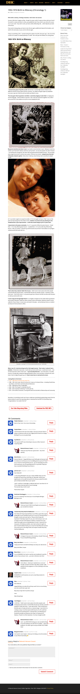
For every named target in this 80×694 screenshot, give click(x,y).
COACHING (59, 2)
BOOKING (41, 2)
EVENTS (32, 2)
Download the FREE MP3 (43, 408)
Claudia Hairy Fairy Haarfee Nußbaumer (24, 511)
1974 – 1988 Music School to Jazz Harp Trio (19, 380)
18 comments (21, 12)
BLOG (36, 2)
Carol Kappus (17, 601)
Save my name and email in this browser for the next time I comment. (26, 667)
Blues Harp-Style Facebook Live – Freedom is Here (64, 37)
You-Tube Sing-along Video (19, 408)
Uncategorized (16, 12)
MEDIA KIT (47, 2)
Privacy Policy (50, 688)
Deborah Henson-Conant (27, 641)
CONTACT (67, 2)
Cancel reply (10, 642)
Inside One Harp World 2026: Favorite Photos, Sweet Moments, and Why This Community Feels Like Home (65, 52)
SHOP (53, 2)
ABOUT (25, 2)
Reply (51, 422)
